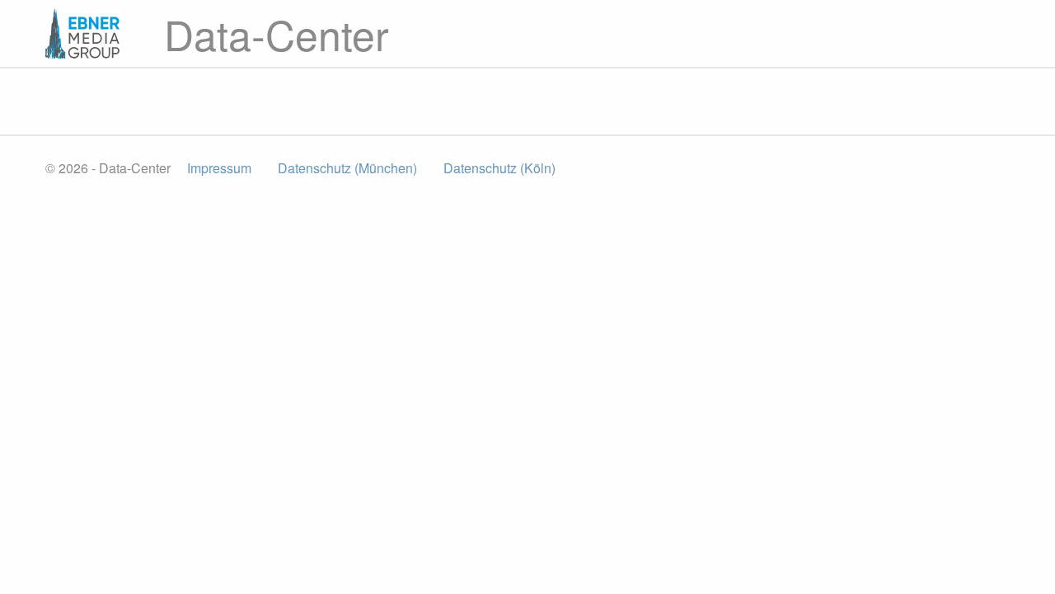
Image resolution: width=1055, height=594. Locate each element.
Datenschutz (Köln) (499, 167)
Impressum (219, 167)
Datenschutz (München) (347, 167)
